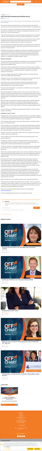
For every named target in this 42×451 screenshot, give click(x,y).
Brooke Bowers (5, 312)
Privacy (21, 418)
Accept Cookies (30, 448)
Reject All (37, 448)
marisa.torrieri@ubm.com (6, 190)
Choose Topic (20, 4)
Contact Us (21, 416)
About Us (21, 412)
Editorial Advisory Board (21, 417)
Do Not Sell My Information (21, 421)
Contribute (21, 415)
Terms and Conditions (21, 420)
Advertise (21, 414)
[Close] (40, 443)
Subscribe (36, 207)
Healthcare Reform (4, 214)
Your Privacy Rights (21, 422)
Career (10, 214)
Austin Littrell (5, 250)
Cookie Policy (8, 446)
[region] (21, 446)
